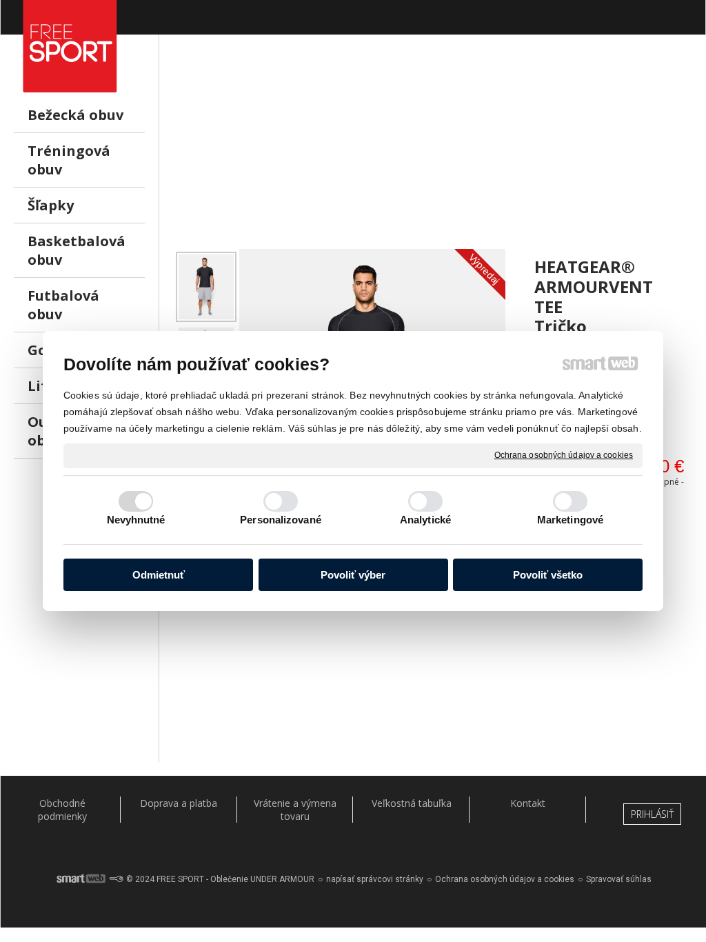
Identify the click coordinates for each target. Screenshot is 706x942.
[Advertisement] (432, 152)
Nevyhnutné (136, 519)
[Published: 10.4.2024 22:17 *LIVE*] (116, 879)
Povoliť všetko (548, 575)
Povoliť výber (353, 575)
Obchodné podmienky (62, 809)
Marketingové (570, 519)
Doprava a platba (178, 803)
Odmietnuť (158, 575)
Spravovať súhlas (619, 879)
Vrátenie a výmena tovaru (295, 809)
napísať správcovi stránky (374, 879)
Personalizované (280, 519)
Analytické (425, 519)
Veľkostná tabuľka (412, 803)
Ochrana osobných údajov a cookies (563, 455)
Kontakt (527, 803)
